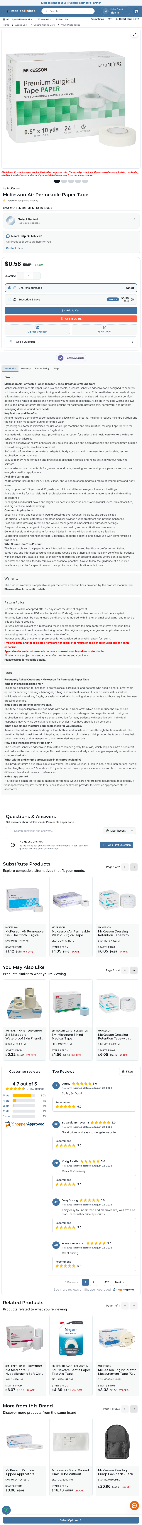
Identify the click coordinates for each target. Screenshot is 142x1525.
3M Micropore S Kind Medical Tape (67, 1036)
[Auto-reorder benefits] (132, 299)
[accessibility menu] (6, 1510)
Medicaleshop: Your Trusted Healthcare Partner (71, 2)
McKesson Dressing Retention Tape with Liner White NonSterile (115, 935)
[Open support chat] (134, 1505)
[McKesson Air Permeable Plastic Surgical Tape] (71, 900)
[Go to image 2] (64, 181)
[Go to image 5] (85, 181)
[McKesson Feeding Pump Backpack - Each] (117, 1442)
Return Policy (42, 368)
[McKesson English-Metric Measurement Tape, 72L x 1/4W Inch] (117, 1338)
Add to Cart (73, 310)
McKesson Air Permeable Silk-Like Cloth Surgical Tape (24, 935)
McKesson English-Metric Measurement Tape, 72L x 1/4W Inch (117, 1373)
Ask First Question (119, 844)
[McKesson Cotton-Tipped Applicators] (24, 1442)
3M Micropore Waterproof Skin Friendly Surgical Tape (24, 1038)
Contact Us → (14, 248)
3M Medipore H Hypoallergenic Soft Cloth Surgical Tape (24, 1373)
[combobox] (120, 830)
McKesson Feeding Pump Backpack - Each (115, 1472)
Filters (129, 1071)
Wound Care (21, 24)
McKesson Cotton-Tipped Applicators (19, 1472)
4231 (107, 1282)
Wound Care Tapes (70, 24)
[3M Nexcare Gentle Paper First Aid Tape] (71, 1338)
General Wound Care (44, 24)
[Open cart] (136, 11)
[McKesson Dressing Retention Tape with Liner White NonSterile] (117, 900)
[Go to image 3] (71, 181)
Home (6, 24)
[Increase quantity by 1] (36, 276)
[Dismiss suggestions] (134, 1480)
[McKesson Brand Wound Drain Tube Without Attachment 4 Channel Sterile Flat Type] (71, 1442)
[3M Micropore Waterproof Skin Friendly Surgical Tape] (24, 1003)
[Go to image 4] (78, 181)
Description (10, 368)
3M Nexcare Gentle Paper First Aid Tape (71, 1372)
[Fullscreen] (134, 34)
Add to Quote (73, 318)
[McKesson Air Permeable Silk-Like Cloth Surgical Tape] (24, 900)
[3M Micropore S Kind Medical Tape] (71, 1003)
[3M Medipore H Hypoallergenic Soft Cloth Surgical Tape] (24, 1338)
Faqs (56, 368)
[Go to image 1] (57, 181)
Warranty (26, 368)
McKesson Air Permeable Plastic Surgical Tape (71, 933)
